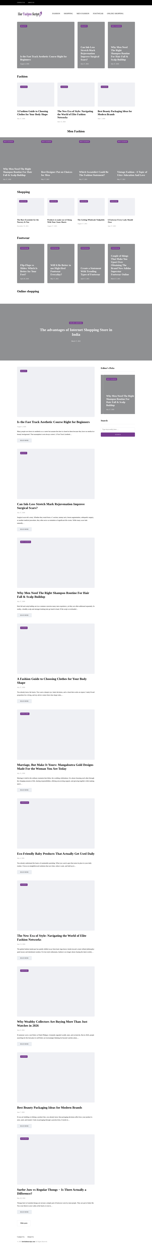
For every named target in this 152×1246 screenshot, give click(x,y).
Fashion (56, 13)
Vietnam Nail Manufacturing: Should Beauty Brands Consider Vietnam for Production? (121, 222)
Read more (24, 440)
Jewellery (25, 713)
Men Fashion (83, 13)
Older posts (23, 1223)
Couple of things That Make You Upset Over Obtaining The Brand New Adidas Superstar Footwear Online (121, 265)
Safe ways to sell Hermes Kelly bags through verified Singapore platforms (91, 222)
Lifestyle (24, 802)
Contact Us (21, 2)
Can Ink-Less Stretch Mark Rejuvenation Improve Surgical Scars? (90, 53)
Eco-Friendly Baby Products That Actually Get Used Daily (56, 853)
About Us (31, 2)
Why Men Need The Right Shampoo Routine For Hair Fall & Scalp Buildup (120, 53)
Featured (24, 1138)
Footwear (98, 13)
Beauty (23, 26)
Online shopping (115, 13)
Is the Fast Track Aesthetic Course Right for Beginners (53, 422)
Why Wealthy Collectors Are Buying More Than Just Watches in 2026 (30, 222)
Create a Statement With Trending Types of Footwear (91, 271)
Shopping (68, 13)
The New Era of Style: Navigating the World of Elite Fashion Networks (75, 114)
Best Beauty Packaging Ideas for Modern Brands (49, 1107)
